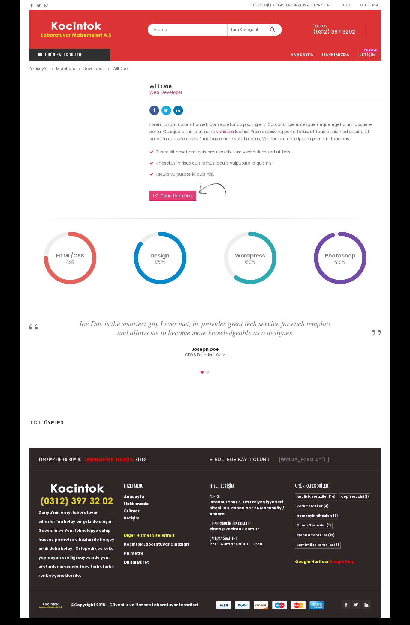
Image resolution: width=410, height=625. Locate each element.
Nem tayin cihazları (317, 515)
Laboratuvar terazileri (175, 604)
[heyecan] (39, 5)
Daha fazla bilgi (176, 196)
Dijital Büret (136, 562)
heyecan (166, 110)
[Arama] (273, 30)
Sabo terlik (90, 566)
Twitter (356, 604)
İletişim (132, 518)
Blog (346, 5)
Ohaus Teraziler (314, 525)
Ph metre (133, 553)
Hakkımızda (335, 55)
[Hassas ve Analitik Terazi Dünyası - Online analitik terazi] (75, 29)
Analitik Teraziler (316, 496)
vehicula (225, 132)
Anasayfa (302, 55)
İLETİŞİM (367, 55)
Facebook (154, 110)
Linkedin (366, 604)
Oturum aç (370, 5)
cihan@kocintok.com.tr (234, 528)
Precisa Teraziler (316, 535)
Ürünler (132, 510)
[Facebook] (31, 5)
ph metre (64, 539)
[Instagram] (46, 5)
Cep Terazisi (355, 496)
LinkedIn (178, 110)
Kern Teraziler (313, 506)
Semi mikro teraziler (318, 545)
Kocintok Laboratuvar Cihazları (156, 544)
